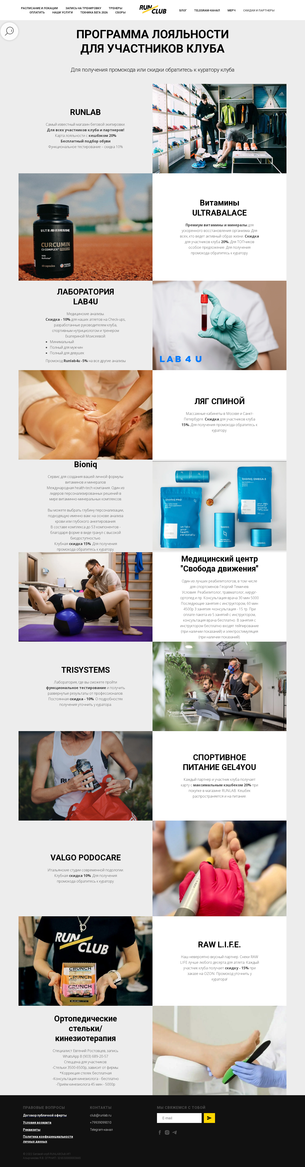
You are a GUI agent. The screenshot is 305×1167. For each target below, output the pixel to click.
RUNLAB (85, 112)
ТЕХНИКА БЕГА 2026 (94, 12)
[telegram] (174, 1132)
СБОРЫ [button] (120, 12)
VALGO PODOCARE (85, 857)
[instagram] (167, 1132)
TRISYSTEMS (85, 670)
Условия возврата (37, 1122)
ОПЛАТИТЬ (37, 12)
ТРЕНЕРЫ (115, 8)
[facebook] (160, 1132)
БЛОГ (183, 10)
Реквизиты (31, 1129)
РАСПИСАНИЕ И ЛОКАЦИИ (39, 8)
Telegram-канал (207, 10)
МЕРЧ (232, 10)
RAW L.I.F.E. (219, 944)
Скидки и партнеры (259, 10)
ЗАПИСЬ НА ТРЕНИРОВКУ (83, 8)
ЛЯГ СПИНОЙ (219, 401)
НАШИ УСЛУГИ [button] (62, 12)
